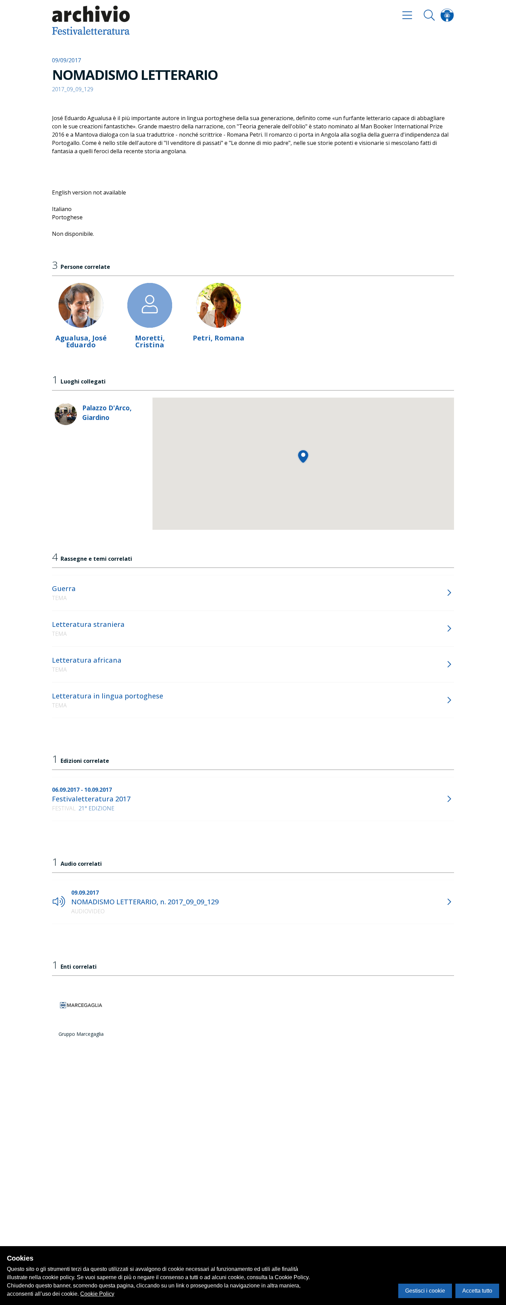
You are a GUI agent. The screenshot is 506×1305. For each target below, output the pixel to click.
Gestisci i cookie (425, 1291)
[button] (303, 456)
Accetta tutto (477, 1291)
